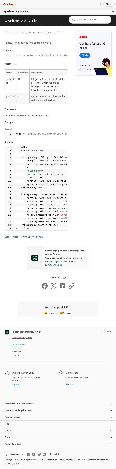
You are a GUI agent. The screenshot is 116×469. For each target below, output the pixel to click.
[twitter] (39, 454)
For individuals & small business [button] (19, 403)
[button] (99, 4)
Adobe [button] (8, 437)
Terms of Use (52, 460)
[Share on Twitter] (53, 288)
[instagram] (33, 454)
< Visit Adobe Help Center (22, 338)
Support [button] (8, 424)
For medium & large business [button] (18, 410)
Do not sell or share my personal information (92, 460)
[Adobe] (8, 4)
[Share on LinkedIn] (62, 288)
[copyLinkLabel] (71, 288)
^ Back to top (107, 331)
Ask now (15, 384)
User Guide (16, 351)
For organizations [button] (12, 417)
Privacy (42, 460)
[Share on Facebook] (44, 288)
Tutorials (15, 355)
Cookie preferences (66, 460)
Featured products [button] (13, 444)
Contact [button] (8, 430)
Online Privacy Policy (33, 236)
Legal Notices (11, 236)
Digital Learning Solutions (16, 11)
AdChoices (20, 464)
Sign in (109, 4)
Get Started (16, 348)
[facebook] (28, 454)
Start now (69, 384)
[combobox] (90, 20)
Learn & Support (18, 344)
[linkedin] (44, 454)
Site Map (8, 464)
